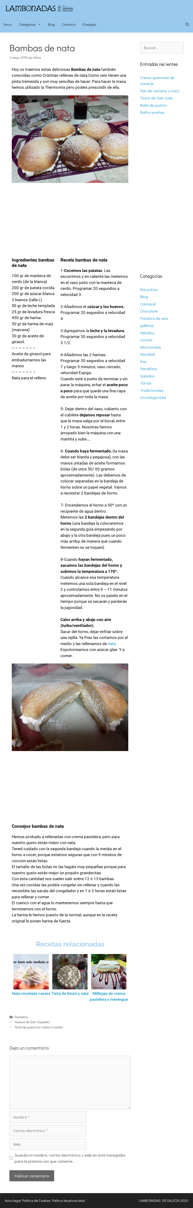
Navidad (147, 354)
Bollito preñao (152, 112)
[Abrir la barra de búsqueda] (187, 24)
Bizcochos (149, 289)
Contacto (69, 24)
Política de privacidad (68, 1200)
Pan (143, 361)
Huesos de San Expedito (32, 1022)
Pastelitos (21, 1017)
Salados (147, 376)
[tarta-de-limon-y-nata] (70, 971)
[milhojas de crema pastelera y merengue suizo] (109, 971)
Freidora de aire (154, 318)
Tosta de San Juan (156, 98)
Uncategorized (153, 397)
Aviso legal (13, 1200)
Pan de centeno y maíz (159, 90)
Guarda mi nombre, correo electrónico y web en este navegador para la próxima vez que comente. (70, 1158)
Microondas (150, 347)
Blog (51, 24)
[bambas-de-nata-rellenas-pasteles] (70, 139)
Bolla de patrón (153, 105)
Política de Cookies (36, 1200)
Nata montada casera (31, 993)
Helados (147, 332)
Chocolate (149, 311)
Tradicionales (152, 390)
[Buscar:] (162, 47)
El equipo (89, 24)
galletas (147, 325)
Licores (146, 339)
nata (112, 643)
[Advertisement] (70, 218)
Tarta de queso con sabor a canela (39, 1027)
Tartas (146, 383)
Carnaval (148, 304)
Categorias (27, 24)
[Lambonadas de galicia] (48, 8)
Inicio (8, 24)
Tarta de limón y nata (70, 993)
